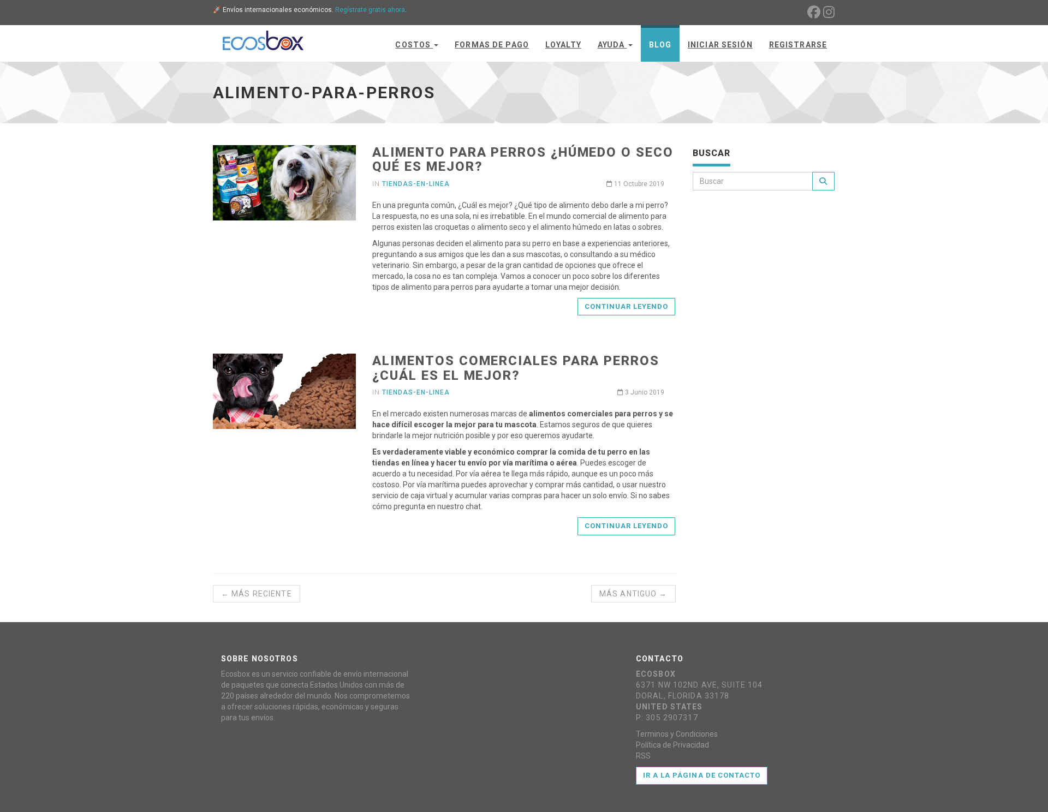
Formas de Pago (492, 44)
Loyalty (563, 44)
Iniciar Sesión (720, 44)
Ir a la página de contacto (701, 775)
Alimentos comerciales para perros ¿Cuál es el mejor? (515, 368)
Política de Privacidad (672, 745)
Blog (660, 44)
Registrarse (798, 44)
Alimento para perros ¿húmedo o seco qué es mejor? (522, 159)
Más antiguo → (633, 593)
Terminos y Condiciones (677, 734)
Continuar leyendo (627, 306)
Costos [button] (414, 44)
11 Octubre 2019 (638, 184)
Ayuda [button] (612, 44)
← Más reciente (256, 593)
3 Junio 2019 (643, 392)
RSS (643, 755)
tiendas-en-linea (415, 184)
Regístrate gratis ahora (370, 10)
